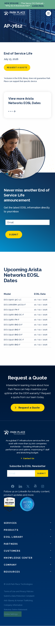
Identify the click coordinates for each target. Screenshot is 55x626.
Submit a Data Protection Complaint (19, 596)
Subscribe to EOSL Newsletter (27, 466)
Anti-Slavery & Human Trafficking (18, 600)
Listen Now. (38, 6)
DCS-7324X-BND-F (12, 330)
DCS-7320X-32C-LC (12, 300)
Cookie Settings (11, 614)
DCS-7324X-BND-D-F (13, 335)
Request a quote (17, 67)
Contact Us (28, 458)
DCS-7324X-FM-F (11, 310)
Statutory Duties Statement (15, 610)
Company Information (13, 605)
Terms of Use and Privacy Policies (18, 591)
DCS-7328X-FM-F (11, 320)
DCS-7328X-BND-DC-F (14, 315)
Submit (13, 234)
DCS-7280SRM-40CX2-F (15, 305)
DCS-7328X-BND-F (12, 345)
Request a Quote (29, 407)
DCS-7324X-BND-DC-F (14, 340)
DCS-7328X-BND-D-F (13, 325)
